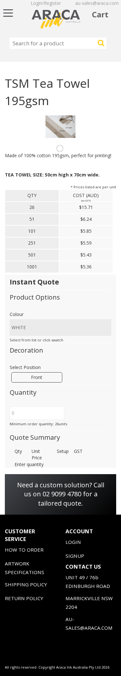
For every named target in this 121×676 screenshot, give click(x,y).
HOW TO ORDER (24, 549)
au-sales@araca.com (97, 3)
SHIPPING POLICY (26, 584)
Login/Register (46, 3)
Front (36, 377)
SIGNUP (75, 556)
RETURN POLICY (24, 598)
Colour (17, 314)
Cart (100, 14)
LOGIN (73, 542)
